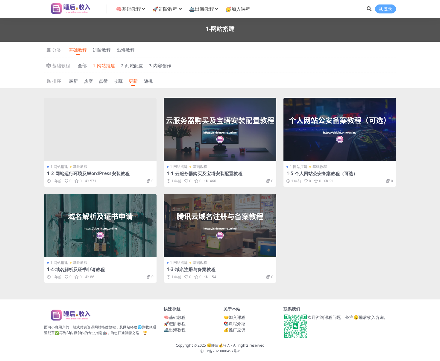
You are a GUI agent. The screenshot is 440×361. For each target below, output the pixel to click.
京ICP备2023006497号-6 (220, 351)
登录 (388, 9)
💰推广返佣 (234, 330)
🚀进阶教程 (164, 9)
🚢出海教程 (201, 9)
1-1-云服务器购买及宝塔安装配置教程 (204, 173)
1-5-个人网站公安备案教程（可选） (322, 173)
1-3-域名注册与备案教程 (191, 269)
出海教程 (126, 50)
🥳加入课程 (238, 9)
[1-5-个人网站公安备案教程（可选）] (339, 129)
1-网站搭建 (104, 65)
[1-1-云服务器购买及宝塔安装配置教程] (220, 129)
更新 (133, 81)
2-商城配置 (132, 65)
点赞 (103, 81)
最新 (73, 81)
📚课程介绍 (234, 323)
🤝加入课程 (234, 317)
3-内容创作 (160, 65)
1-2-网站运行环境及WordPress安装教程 (88, 173)
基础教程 (78, 50)
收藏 (118, 81)
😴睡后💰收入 (218, 345)
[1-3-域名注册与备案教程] (220, 225)
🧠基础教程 (128, 9)
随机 (148, 81)
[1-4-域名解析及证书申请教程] (100, 225)
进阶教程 (102, 50)
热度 (88, 81)
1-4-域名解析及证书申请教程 (76, 269)
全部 (82, 65)
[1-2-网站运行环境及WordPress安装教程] (100, 129)
